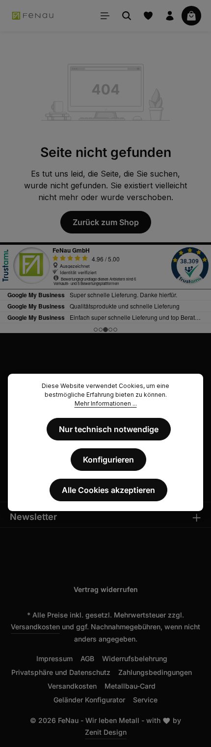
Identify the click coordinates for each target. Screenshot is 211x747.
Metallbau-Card (130, 686)
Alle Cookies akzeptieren (108, 490)
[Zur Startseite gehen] (33, 16)
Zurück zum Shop (106, 222)
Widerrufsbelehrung (134, 658)
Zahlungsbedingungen (155, 672)
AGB (87, 658)
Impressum (54, 658)
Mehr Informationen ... (106, 403)
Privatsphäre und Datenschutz (60, 672)
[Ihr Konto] (170, 16)
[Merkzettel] (148, 16)
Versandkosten (35, 626)
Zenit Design (106, 732)
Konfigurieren (108, 459)
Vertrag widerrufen (106, 589)
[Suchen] (126, 16)
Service (145, 699)
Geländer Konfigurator (89, 699)
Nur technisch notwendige (108, 429)
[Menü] (105, 16)
